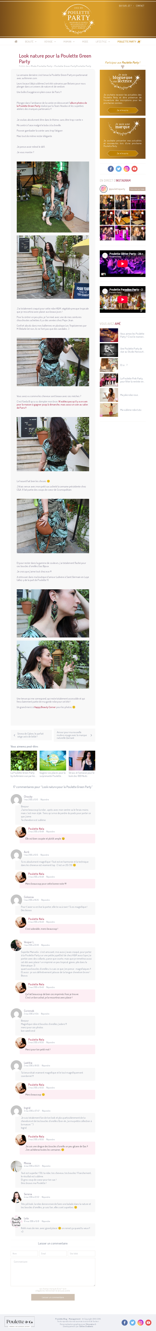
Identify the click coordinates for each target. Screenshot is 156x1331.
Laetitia (28, 1062)
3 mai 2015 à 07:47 (31, 1111)
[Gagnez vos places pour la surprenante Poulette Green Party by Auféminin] (53, 761)
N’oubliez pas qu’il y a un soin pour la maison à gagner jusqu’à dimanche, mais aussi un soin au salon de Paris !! (52, 404)
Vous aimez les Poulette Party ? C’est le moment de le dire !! (132, 335)
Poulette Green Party (65, 66)
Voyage (48, 41)
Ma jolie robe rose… (129, 394)
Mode (85, 41)
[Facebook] (111, 169)
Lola (26, 1218)
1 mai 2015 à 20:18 (31, 945)
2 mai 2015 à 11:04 (31, 1014)
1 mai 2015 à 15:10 (31, 800)
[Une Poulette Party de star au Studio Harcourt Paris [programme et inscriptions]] (109, 350)
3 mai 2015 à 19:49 (36, 922)
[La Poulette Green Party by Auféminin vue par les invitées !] (24, 761)
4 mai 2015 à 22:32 (31, 1197)
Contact (140, 5)
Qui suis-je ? (125, 5)
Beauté (29, 41)
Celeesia (29, 897)
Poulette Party (127, 41)
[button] (107, 202)
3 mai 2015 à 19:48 (36, 832)
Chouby (28, 796)
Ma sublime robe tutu (131, 409)
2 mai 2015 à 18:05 (31, 1066)
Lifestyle (101, 41)
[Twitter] (119, 169)
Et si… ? (124, 365)
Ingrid (27, 1107)
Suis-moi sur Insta (137, 189)
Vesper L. (29, 942)
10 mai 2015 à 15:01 (31, 1221)
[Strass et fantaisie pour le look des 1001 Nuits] (82, 761)
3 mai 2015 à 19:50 (36, 1042)
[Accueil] (16, 41)
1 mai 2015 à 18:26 (31, 900)
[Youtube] (134, 169)
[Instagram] (127, 169)
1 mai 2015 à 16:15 (31, 855)
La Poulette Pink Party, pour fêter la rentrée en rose (132, 380)
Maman (67, 41)
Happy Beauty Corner (45, 707)
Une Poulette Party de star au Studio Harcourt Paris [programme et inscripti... (132, 350)
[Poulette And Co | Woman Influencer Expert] (20, 1327)
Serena (28, 1194)
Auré (26, 852)
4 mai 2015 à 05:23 (31, 1166)
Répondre (45, 800)
